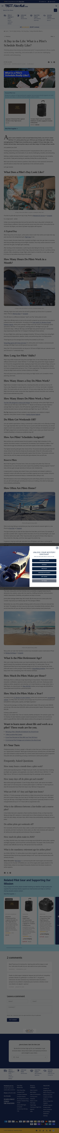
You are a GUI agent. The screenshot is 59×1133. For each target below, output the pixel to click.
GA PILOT (44, 564)
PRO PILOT (44, 568)
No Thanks (44, 580)
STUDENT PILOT (44, 560)
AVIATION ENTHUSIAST (44, 572)
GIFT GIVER (44, 576)
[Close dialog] (57, 548)
